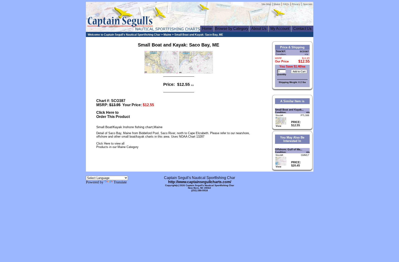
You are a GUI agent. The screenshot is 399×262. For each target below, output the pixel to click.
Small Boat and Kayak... (289, 109)
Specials (307, 4)
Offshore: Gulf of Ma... (288, 149)
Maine (277, 4)
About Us (258, 29)
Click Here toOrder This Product (113, 115)
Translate (120, 182)
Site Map (266, 4)
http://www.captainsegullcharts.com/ (199, 182)
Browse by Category (231, 29)
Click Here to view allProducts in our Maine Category (117, 145)
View (278, 126)
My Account (280, 29)
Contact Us (302, 29)
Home (207, 29)
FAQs (286, 4)
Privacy (296, 4)
